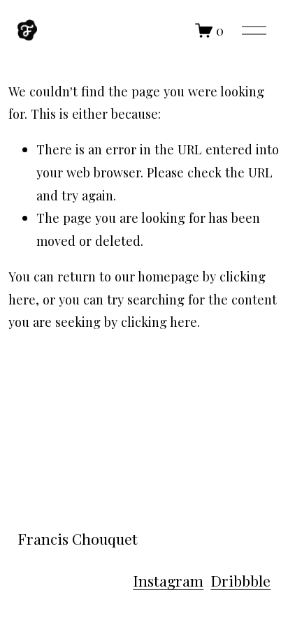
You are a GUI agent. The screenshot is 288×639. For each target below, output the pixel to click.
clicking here (159, 321)
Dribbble (240, 580)
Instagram (168, 580)
